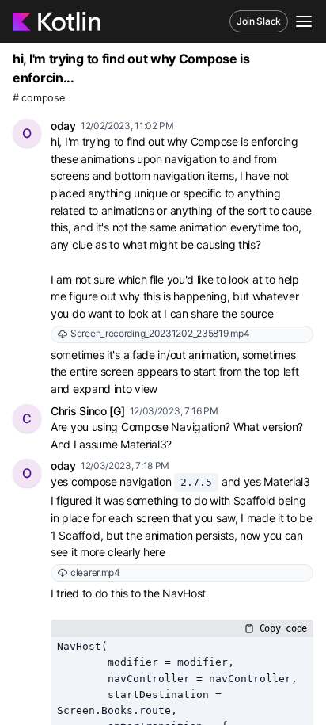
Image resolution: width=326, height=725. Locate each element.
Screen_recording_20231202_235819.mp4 (159, 333)
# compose (38, 98)
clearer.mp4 (95, 572)
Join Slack (259, 21)
